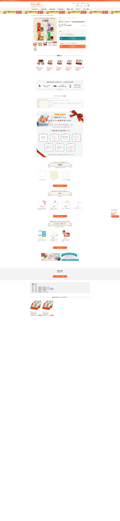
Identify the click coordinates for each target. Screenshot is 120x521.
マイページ (77, 6)
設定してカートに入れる (72, 38)
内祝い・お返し (34, 285)
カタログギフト (35, 9)
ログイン (85, 6)
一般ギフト (40, 290)
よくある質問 (87, 3)
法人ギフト (78, 9)
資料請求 (83, 3)
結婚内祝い (40, 291)
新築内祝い (52, 288)
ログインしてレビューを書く (60, 276)
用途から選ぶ (43, 9)
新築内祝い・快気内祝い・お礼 (43, 287)
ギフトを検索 (86, 9)
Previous (37, 67)
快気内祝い (52, 289)
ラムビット (108, 0)
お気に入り (81, 6)
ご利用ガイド (74, 3)
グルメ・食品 (45, 291)
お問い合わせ (79, 3)
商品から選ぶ (52, 9)
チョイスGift (117, 0)
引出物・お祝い (34, 290)
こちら (61, 89)
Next (83, 67)
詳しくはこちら (60, 185)
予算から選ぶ (61, 9)
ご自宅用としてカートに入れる (73, 46)
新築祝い (44, 290)
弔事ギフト (112, 0)
